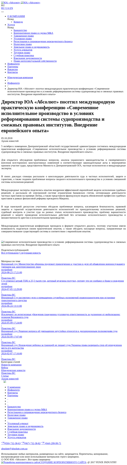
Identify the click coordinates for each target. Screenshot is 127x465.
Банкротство (20, 30)
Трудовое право (22, 52)
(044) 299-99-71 (51, 443)
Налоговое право (23, 44)
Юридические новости (13, 370)
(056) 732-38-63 (11, 443)
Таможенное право (24, 35)
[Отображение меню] (2, 11)
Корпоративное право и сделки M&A (33, 33)
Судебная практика (24, 55)
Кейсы (4, 367)
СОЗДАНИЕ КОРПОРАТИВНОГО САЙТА (62, 462)
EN (11, 8)
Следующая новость (30, 253)
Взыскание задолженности (28, 58)
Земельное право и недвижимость (32, 47)
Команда (18, 22)
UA (7, 8)
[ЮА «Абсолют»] (63, 2)
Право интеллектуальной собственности (35, 61)
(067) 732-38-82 (31, 443)
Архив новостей (10, 378)
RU (3, 8)
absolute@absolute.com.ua (14, 448)
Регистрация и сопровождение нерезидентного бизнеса (43, 41)
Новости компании (11, 364)
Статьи (5, 376)
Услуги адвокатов (23, 49)
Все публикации (10, 253)
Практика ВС (8, 373)
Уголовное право (23, 38)
